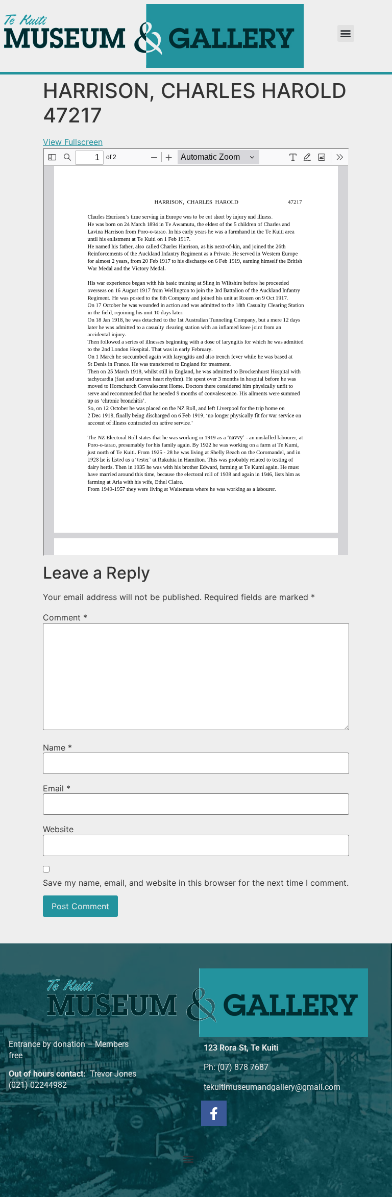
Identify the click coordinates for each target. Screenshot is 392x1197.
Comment (65, 617)
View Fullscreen (73, 142)
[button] (345, 33)
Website (58, 829)
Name (57, 747)
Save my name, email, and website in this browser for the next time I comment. (196, 883)
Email (56, 788)
